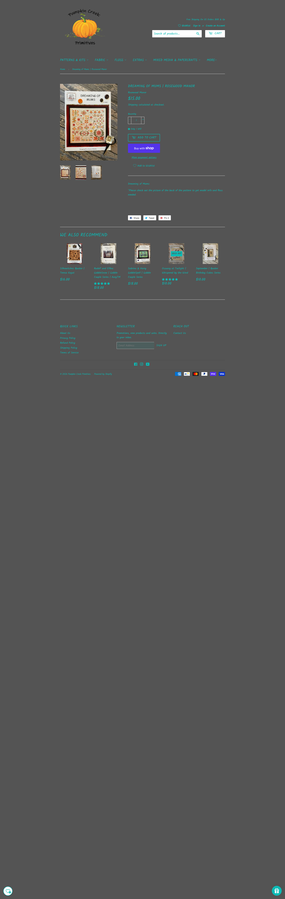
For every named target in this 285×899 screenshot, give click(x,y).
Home (62, 69)
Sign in (196, 26)
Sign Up (161, 345)
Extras (139, 60)
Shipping (133, 105)
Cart (217, 33)
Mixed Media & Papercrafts (176, 60)
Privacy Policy (67, 338)
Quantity (132, 114)
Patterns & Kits (73, 60)
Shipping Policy (68, 348)
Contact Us (179, 333)
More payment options (144, 157)
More (211, 60)
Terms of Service (69, 353)
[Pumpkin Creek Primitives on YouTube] (147, 365)
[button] (102, 284)
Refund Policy (67, 343)
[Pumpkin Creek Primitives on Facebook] (135, 365)
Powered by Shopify (103, 374)
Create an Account (215, 26)
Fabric (100, 60)
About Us (65, 333)
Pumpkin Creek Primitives (79, 374)
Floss (120, 60)
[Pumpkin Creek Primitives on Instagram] (141, 365)
